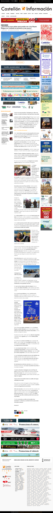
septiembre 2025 (29, 470)
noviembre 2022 (29, 478)
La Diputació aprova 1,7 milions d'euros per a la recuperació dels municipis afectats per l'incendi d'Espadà (5, 140)
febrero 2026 (29, 469)
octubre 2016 (34, 494)
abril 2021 (28, 482)
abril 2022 (36, 479)
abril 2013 (28, 504)
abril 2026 (45, 468)
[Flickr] (10, 471)
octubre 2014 (35, 500)
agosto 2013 (34, 503)
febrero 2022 (45, 479)
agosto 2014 (45, 500)
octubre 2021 (44, 480)
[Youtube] (15, 1)
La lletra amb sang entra (5, 128)
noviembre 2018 (29, 489)
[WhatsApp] (22, 413)
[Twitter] (12, 1)
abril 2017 (28, 493)
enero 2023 (42, 477)
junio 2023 (43, 476)
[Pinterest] (20, 413)
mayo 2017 (46, 492)
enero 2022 (28, 480)
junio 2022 (28, 479)
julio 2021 (38, 481)
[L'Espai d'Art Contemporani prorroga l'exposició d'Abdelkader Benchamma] (11, 120)
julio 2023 (39, 476)
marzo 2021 (32, 482)
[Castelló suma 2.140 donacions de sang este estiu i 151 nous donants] (11, 114)
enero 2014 (28, 502)
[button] (50, 15)
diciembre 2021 (33, 480)
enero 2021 (41, 482)
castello (22, 410)
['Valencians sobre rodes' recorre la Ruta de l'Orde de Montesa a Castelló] (11, 132)
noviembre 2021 (39, 480)
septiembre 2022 (40, 478)
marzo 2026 (49, 468)
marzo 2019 (32, 488)
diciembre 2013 (33, 502)
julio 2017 (38, 492)
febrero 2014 (45, 501)
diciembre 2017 (33, 491)
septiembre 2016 (39, 494)
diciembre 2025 (38, 469)
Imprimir (16, 415)
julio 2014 (49, 500)
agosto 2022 (45, 478)
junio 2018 (28, 490)
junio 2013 (42, 503)
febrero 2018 (45, 490)
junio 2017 (42, 492)
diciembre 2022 (47, 477)
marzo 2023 (32, 477)
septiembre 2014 (40, 500)
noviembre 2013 (39, 502)
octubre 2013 (44, 502)
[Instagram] (6, 471)
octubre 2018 (34, 489)
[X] (18, 413)
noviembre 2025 (44, 469)
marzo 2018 (40, 490)
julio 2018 (49, 489)
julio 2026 (33, 468)
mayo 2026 (41, 468)
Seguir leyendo (20, 62)
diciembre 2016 (46, 493)
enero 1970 (34, 505)
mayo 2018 (32, 490)
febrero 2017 (37, 493)
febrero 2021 (37, 482)
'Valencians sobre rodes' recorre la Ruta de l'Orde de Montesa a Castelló (5, 133)
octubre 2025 (49, 469)
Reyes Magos (25, 410)
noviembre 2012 (29, 505)
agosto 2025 (34, 470)
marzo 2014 (41, 501)
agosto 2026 (29, 468)
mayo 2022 (32, 479)
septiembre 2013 (29, 503)
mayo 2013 (47, 503)
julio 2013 (38, 503)
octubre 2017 (44, 491)
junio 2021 (42, 481)
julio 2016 (49, 494)
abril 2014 (36, 501)
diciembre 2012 (46, 504)
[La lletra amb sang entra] (11, 128)
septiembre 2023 (29, 476)
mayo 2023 (47, 476)
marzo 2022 (41, 479)
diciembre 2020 (46, 482)
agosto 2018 (45, 489)
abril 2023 (28, 477)
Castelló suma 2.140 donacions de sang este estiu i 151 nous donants (5, 115)
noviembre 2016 (29, 494)
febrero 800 (38, 505)
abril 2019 (28, 488)
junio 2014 (28, 501)
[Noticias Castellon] (26, 8)
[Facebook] (11, 1)
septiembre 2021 (29, 481)
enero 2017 (41, 493)
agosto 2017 (34, 492)
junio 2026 (37, 468)
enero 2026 (33, 469)
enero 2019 (41, 488)
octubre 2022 (35, 478)
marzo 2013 (32, 504)
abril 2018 (36, 490)
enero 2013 (41, 504)
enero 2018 (28, 491)
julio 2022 (49, 478)
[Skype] (7, 473)
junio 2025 (42, 470)
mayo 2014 (32, 501)
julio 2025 (38, 470)
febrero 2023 (37, 477)
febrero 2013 (37, 504)
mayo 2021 (46, 481)
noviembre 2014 (29, 500)
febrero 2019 (37, 488)
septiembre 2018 (39, 489)
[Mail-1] (16, 1)
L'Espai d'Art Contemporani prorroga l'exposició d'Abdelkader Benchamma (4, 121)
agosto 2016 (45, 494)
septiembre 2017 (29, 492)
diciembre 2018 (46, 488)
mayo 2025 (47, 470)
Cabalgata (18, 410)
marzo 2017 (32, 493)
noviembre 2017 (39, 491)
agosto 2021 (34, 481)
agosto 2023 (35, 476)
